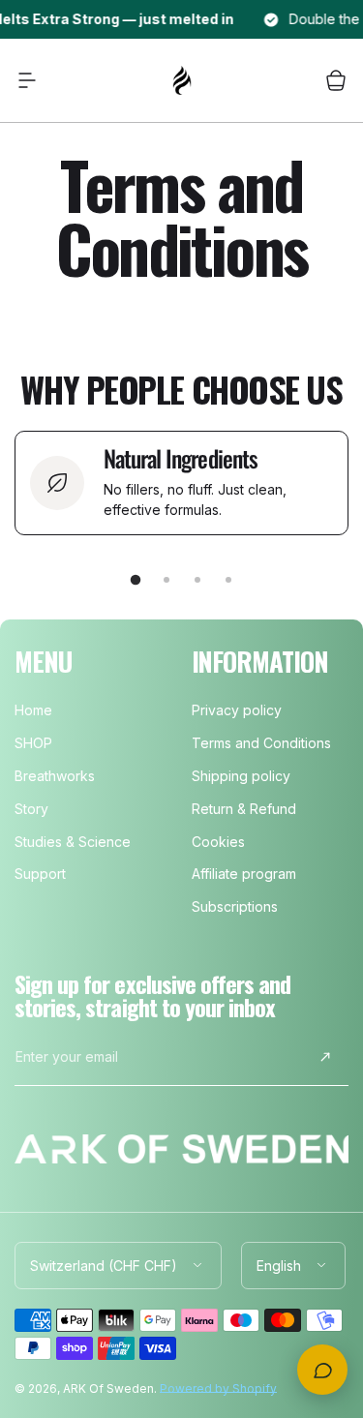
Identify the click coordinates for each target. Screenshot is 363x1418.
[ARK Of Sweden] (182, 80)
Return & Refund (244, 808)
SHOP (33, 743)
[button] (27, 80)
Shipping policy (241, 776)
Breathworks (55, 776)
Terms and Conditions (261, 743)
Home (33, 710)
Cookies (218, 841)
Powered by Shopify (218, 1388)
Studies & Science (73, 841)
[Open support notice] (322, 1369)
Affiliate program (244, 873)
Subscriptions (235, 906)
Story (31, 808)
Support (40, 873)
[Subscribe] (325, 1057)
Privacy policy (237, 710)
